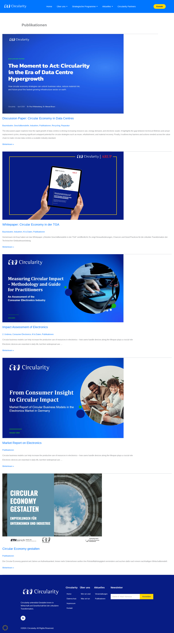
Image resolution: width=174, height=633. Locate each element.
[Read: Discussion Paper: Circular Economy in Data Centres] (87, 74)
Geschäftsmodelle (21, 126)
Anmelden (146, 597)
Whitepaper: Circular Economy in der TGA (30, 224)
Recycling (56, 126)
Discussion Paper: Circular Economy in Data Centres (38, 118)
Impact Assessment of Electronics (25, 327)
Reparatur (65, 126)
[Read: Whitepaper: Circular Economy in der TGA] (87, 186)
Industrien (34, 126)
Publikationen (45, 126)
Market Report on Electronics (22, 443)
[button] (5, 628)
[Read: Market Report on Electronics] (87, 398)
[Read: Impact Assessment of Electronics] (87, 288)
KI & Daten (27, 232)
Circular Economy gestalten (21, 548)
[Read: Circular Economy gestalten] (87, 509)
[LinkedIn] (23, 618)
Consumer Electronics (21, 334)
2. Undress (6, 334)
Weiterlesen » (8, 144)
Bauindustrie (7, 126)
